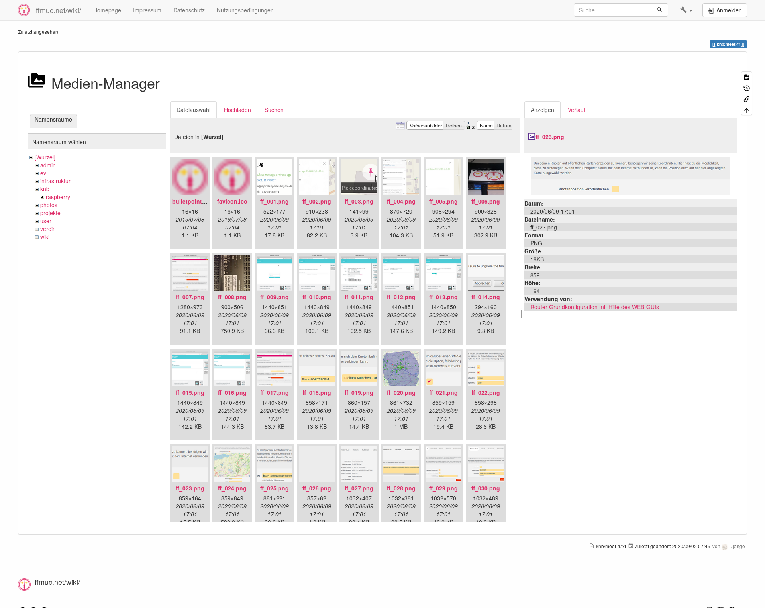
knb (44, 189)
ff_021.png (443, 392)
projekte (50, 213)
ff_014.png (485, 297)
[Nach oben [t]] (746, 109)
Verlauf (576, 110)
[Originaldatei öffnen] (630, 175)
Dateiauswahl (193, 110)
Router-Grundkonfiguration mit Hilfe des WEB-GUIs (594, 307)
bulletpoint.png (193, 201)
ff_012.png (401, 297)
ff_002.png (316, 201)
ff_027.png (359, 488)
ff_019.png (359, 392)
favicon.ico (232, 201)
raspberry (58, 197)
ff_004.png (401, 201)
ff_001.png (274, 201)
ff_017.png (274, 392)
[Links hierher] (746, 99)
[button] (686, 10)
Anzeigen (542, 110)
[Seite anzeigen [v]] (746, 77)
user (45, 221)
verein (48, 229)
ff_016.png (232, 392)
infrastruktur (55, 181)
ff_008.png (232, 297)
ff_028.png (401, 488)
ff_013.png (443, 297)
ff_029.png (443, 488)
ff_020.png (401, 392)
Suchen (274, 110)
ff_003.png (359, 201)
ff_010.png (316, 297)
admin (48, 165)
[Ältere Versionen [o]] (746, 87)
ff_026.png (316, 488)
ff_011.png (359, 297)
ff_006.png (485, 201)
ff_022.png (485, 392)
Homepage (107, 10)
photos (48, 205)
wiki (44, 237)
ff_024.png (232, 488)
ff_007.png (190, 297)
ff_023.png (190, 488)
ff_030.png (485, 488)
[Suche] (659, 10)
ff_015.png (190, 392)
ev (43, 173)
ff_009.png (274, 297)
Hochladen (237, 110)
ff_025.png (274, 488)
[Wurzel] (45, 157)
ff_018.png (316, 392)
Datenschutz (189, 10)
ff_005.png (443, 201)
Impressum (147, 10)
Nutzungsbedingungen (245, 10)
